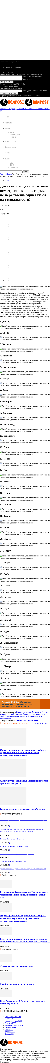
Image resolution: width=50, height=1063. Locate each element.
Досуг (12, 165)
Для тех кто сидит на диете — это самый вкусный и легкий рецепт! (23, 869)
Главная (7, 116)
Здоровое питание (11, 147)
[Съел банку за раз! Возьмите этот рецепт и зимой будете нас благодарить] (6, 996)
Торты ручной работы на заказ (16, 966)
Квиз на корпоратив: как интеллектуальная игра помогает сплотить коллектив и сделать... (25, 940)
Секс (11, 162)
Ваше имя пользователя (32, 77)
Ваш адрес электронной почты (35, 91)
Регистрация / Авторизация (13, 67)
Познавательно (15, 135)
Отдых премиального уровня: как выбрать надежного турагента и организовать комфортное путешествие (23, 752)
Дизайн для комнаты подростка (17, 984)
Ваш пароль (27, 79)
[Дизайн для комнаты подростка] (6, 979)
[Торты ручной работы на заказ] (6, 961)
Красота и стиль (10, 141)
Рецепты (13, 137)
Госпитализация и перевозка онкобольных (22, 809)
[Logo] (12, 106)
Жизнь (12, 132)
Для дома (8, 122)
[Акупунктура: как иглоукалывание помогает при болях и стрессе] (13, 776)
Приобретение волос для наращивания (13, 861)
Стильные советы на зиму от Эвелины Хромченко (17, 854)
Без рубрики (14, 167)
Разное (7, 158)
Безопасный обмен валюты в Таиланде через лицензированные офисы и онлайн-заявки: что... (24, 895)
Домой (3, 174)
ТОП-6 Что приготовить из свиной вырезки (14, 846)
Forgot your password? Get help (12, 84)
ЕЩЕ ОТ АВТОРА (40, 723)
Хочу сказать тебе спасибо (26, 721)
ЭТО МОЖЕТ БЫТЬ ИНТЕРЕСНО (15, 723)
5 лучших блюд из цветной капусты (12, 839)
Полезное (8, 128)
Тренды (7, 152)
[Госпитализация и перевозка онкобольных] (13, 804)
